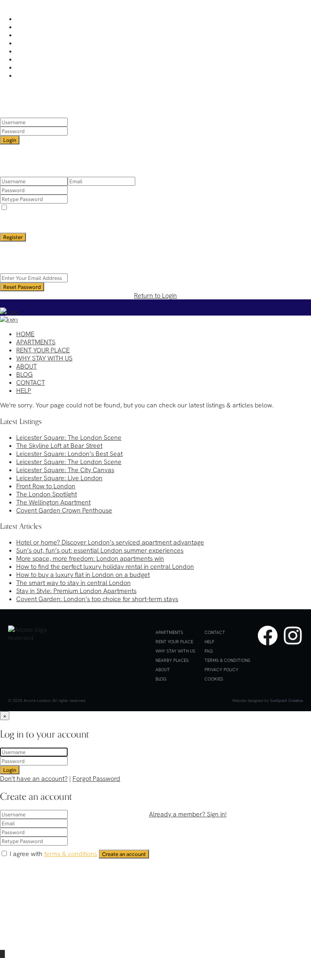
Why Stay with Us (175, 651)
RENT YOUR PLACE (43, 35)
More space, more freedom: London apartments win (90, 558)
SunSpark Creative (286, 700)
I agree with (52, 207)
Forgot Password (96, 778)
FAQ (208, 651)
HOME (25, 19)
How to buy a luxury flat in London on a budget (83, 574)
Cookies (213, 679)
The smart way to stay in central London (73, 583)
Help (209, 641)
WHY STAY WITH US (44, 43)
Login (9, 140)
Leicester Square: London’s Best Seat (69, 453)
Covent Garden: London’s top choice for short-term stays (97, 599)
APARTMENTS (35, 27)
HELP (23, 75)
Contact (214, 632)
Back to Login (155, 246)
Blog (161, 679)
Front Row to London (45, 486)
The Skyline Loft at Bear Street (59, 445)
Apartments (169, 632)
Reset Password (22, 287)
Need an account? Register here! (129, 148)
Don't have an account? (34, 778)
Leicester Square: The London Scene (68, 437)
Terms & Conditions (227, 660)
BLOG (24, 59)
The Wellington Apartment (53, 502)
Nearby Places (172, 660)
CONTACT (30, 67)
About (163, 669)
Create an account (124, 854)
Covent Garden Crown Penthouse (64, 510)
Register (13, 237)
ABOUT (26, 51)
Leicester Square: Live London (59, 478)
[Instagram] (293, 635)
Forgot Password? (202, 148)
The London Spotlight (46, 494)
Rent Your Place (174, 641)
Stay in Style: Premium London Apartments (76, 591)
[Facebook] (268, 635)
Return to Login (155, 295)
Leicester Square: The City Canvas (65, 470)
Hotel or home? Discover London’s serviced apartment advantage (110, 542)
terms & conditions (69, 207)
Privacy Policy (221, 669)
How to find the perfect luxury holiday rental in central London (105, 566)
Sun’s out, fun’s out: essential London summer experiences (99, 550)
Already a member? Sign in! (187, 814)
